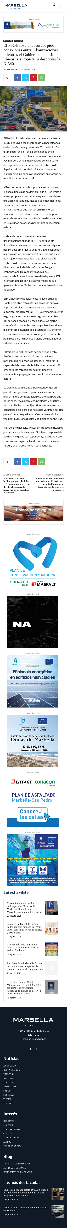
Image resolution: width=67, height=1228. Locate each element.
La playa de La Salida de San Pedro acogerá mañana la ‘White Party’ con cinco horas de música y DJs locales (24, 928)
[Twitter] (25, 77)
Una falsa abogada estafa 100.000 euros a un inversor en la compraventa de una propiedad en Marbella (25, 1192)
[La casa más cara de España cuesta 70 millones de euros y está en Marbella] (51, 949)
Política (18, 41)
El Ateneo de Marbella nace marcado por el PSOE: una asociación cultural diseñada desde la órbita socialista (49, 484)
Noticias (8, 41)
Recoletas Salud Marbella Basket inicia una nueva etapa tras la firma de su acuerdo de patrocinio (25, 966)
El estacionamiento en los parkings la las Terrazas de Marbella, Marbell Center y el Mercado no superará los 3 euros (24, 907)
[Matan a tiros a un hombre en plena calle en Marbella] (58, 1211)
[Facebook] (17, 77)
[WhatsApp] (41, 77)
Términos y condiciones (33, 1038)
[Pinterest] (33, 77)
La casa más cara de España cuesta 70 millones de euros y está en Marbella (23, 947)
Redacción (12, 69)
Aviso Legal (33, 1035)
